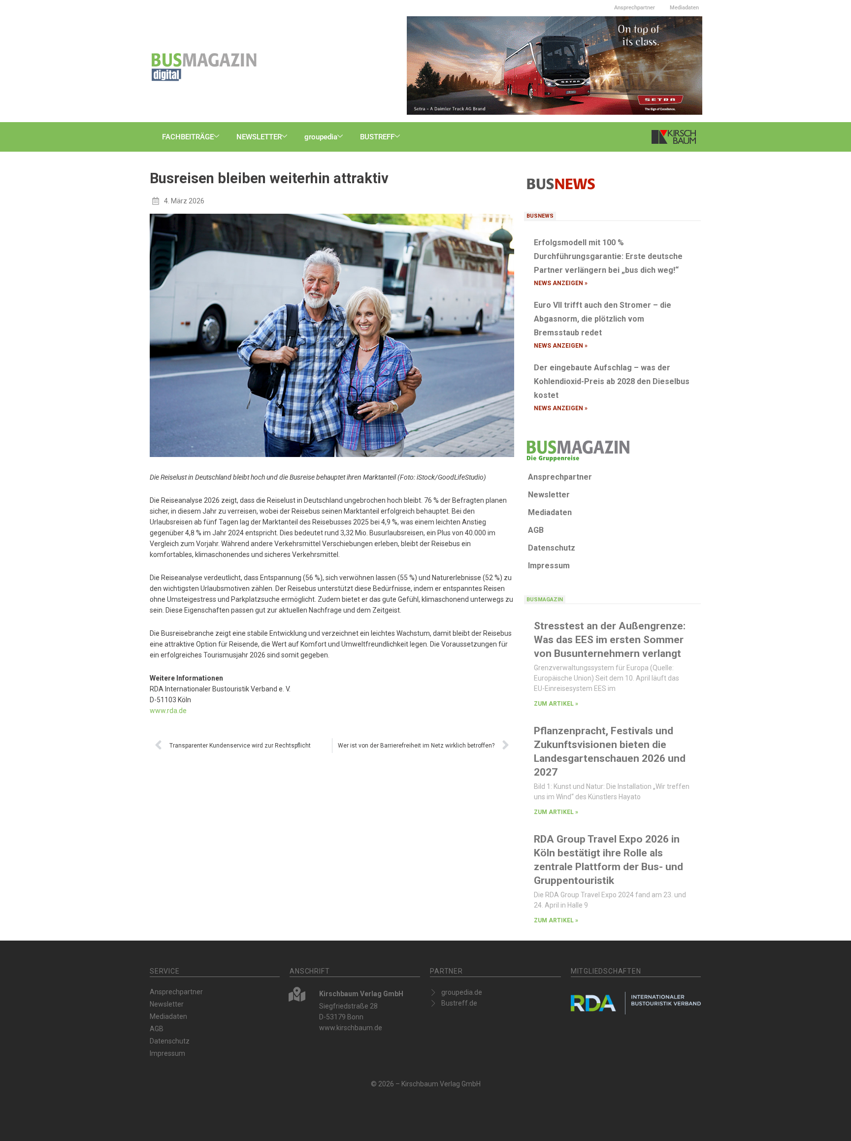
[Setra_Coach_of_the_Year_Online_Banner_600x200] (554, 65)
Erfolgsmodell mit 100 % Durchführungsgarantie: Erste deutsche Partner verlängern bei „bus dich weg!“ (608, 256)
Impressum (549, 565)
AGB (536, 530)
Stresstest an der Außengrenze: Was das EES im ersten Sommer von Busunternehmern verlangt (610, 639)
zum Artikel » (556, 703)
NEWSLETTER (259, 136)
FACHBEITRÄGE (188, 136)
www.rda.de (168, 711)
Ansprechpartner (634, 7)
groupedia (320, 136)
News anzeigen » (561, 283)
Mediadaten (684, 7)
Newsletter (549, 494)
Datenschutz (551, 548)
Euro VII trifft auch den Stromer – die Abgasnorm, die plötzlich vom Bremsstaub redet (602, 318)
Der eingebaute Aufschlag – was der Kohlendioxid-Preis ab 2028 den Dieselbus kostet (611, 381)
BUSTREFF (377, 136)
